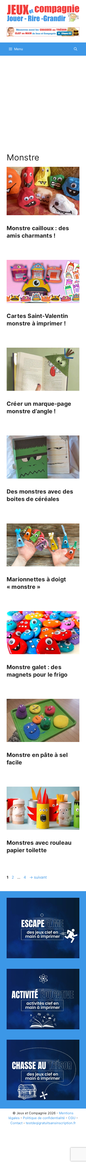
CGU (71, 1118)
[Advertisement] (43, 101)
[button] (75, 49)
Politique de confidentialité (44, 1118)
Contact (16, 1123)
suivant (38, 877)
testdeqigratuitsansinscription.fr (51, 1123)
